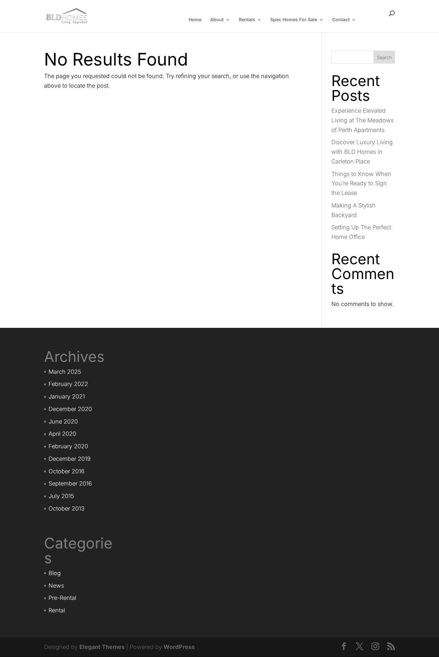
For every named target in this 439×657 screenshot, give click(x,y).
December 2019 (70, 458)
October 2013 (67, 508)
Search (384, 57)
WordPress (179, 647)
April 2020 (62, 433)
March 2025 (65, 371)
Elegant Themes (102, 647)
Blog (55, 573)
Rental (57, 610)
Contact (341, 19)
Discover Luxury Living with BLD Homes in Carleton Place (362, 152)
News (56, 585)
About (217, 19)
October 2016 (67, 471)
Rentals (247, 19)
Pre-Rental (62, 597)
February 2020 (68, 446)
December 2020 (70, 409)
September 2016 (70, 483)
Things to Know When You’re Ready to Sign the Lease (361, 184)
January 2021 (67, 396)
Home (195, 19)
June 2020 (63, 421)
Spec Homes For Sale (293, 19)
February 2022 (68, 384)
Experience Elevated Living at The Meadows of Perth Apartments (362, 120)
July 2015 (61, 496)
